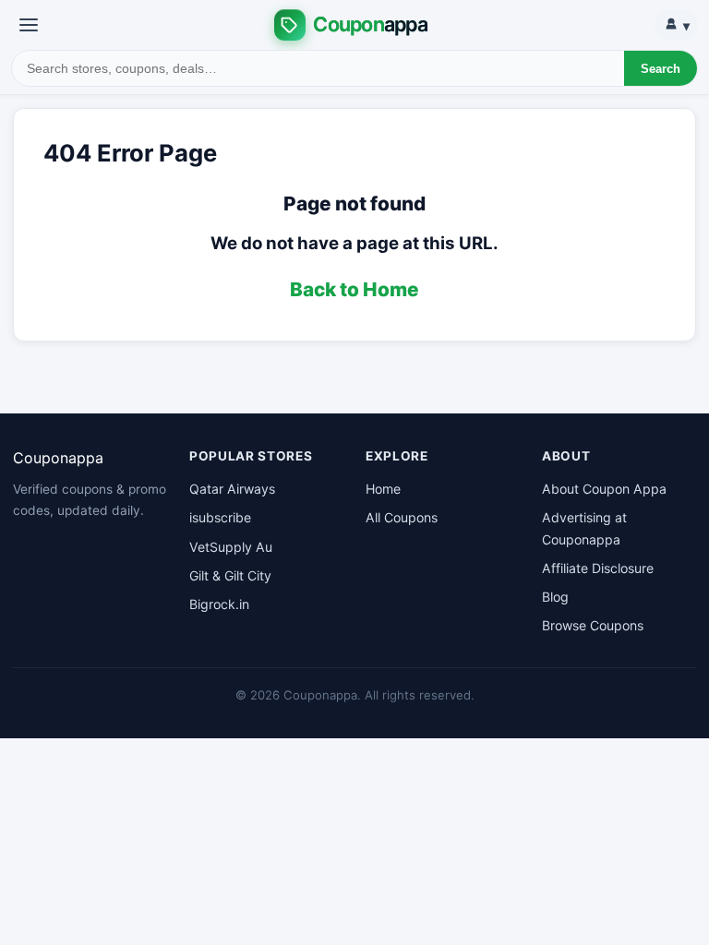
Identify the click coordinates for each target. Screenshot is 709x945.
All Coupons (402, 517)
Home (383, 488)
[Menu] (28, 24)
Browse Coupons (592, 625)
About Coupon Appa (604, 488)
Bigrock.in (219, 604)
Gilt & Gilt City (230, 575)
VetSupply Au (230, 547)
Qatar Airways (232, 488)
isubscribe (220, 517)
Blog (555, 596)
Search (660, 69)
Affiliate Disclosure (598, 568)
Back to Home (354, 289)
